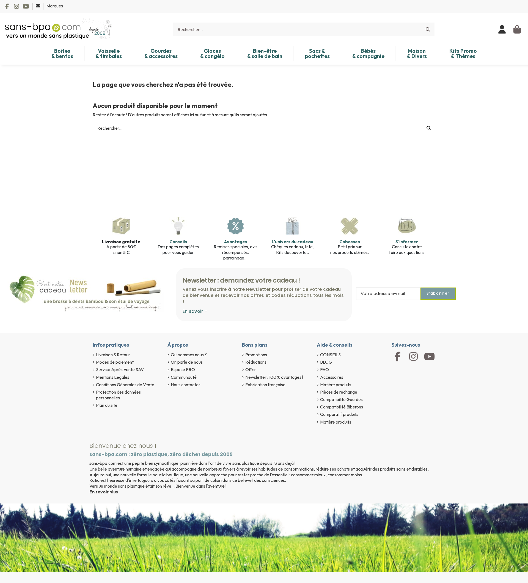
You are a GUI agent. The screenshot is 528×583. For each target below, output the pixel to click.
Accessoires (331, 377)
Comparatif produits (339, 414)
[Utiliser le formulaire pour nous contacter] (38, 6)
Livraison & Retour (113, 354)
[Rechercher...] (428, 29)
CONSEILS (330, 354)
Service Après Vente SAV (120, 369)
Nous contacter (185, 384)
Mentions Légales (112, 377)
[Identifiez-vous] (502, 29)
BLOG (326, 362)
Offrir (250, 369)
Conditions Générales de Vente (125, 384)
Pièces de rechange (338, 392)
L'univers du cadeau (292, 241)
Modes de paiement (115, 362)
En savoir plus (103, 491)
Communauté (184, 377)
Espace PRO (183, 369)
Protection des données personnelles (118, 394)
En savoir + (195, 311)
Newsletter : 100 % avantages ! (274, 377)
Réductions (255, 362)
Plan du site (106, 405)
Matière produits (335, 384)
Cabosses (349, 241)
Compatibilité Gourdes (341, 399)
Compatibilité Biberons (341, 407)
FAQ (324, 369)
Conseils (178, 241)
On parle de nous (187, 362)
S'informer (406, 241)
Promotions (256, 354)
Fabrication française (265, 384)
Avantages (235, 241)
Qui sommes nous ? (189, 354)
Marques (54, 6)
